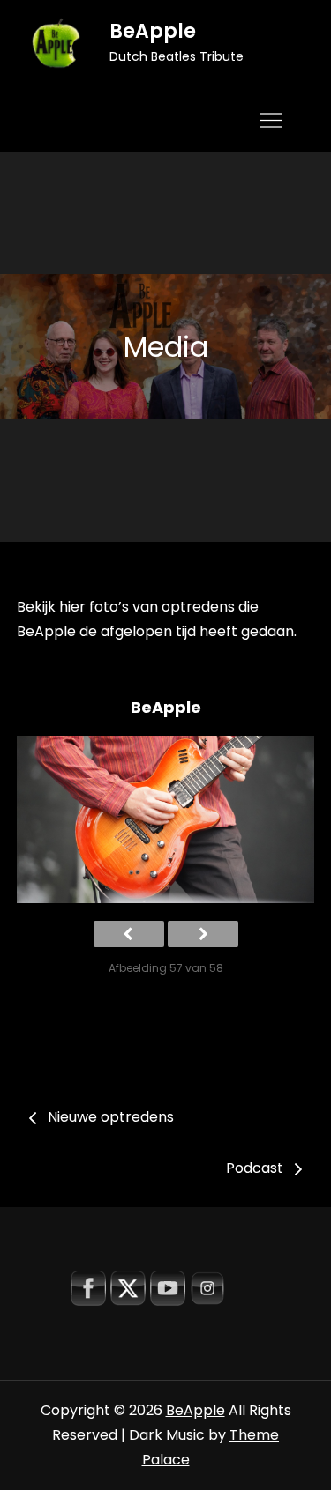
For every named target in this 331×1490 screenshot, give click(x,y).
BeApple (152, 31)
